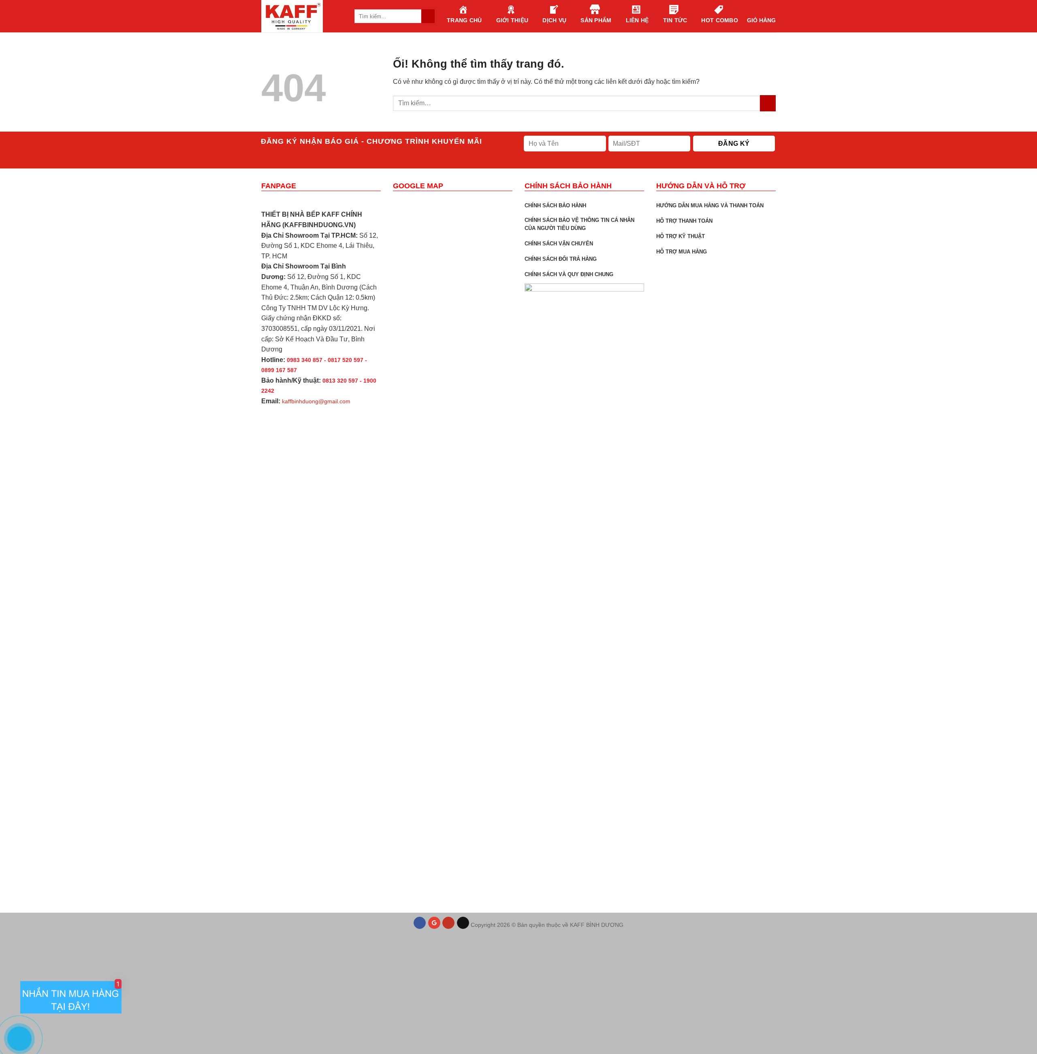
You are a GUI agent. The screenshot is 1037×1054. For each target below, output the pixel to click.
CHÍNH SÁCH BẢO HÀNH (555, 205)
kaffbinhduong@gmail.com (316, 401)
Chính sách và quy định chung (569, 274)
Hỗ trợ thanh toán (684, 221)
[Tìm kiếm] (428, 16)
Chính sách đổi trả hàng (561, 259)
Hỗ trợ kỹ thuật (680, 236)
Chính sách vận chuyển (559, 244)
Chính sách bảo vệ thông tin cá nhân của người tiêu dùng (579, 224)
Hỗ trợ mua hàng (681, 252)
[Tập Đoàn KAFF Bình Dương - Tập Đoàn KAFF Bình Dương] (301, 16)
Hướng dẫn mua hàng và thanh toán (710, 205)
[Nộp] (768, 103)
